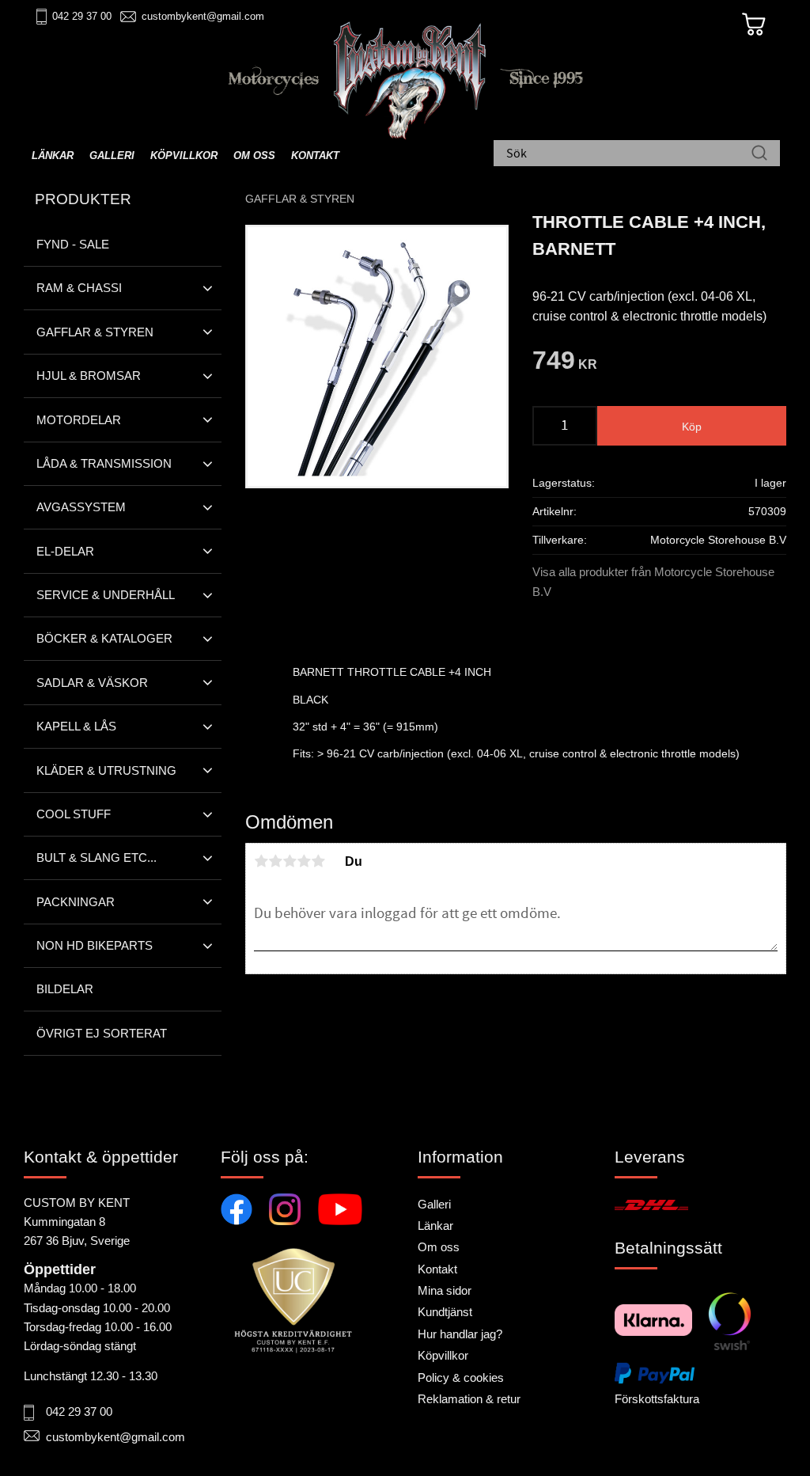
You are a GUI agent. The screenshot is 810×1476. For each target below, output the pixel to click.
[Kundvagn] (754, 24)
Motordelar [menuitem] (78, 420)
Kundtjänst (445, 1312)
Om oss (439, 1247)
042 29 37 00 (82, 16)
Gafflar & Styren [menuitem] (94, 332)
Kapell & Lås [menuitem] (76, 726)
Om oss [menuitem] (254, 155)
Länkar (435, 1225)
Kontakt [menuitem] (315, 155)
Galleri (434, 1204)
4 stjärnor (304, 861)
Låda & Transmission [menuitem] (104, 463)
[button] (207, 288)
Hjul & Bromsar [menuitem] (88, 375)
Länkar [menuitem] (53, 155)
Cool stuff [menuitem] (73, 814)
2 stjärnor (275, 861)
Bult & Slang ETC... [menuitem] (96, 857)
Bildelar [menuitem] (64, 989)
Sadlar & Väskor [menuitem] (92, 682)
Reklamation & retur (469, 1399)
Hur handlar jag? (460, 1334)
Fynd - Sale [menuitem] (72, 244)
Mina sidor (444, 1290)
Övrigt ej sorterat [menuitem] (101, 1033)
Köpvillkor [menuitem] (184, 155)
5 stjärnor (318, 861)
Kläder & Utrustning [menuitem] (106, 770)
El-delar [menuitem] (65, 551)
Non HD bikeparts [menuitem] (94, 945)
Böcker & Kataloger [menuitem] (104, 638)
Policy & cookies (461, 1377)
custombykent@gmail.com (203, 16)
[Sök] (759, 154)
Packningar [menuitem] (75, 902)
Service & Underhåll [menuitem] (105, 594)
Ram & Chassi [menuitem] (79, 287)
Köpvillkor (443, 1355)
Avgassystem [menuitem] (81, 507)
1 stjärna (261, 861)
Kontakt (437, 1269)
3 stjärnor (289, 861)
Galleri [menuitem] (111, 155)
